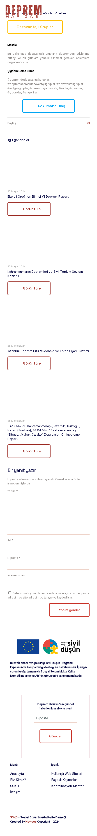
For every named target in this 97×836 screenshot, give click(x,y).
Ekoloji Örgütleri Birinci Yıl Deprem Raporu (38, 196)
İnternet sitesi (16, 575)
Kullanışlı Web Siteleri (66, 774)
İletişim (15, 792)
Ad (10, 540)
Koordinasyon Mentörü (68, 786)
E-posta (13, 557)
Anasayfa (17, 774)
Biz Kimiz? (18, 780)
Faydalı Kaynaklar (64, 780)
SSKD (14, 786)
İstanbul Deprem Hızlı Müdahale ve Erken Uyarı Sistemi (48, 351)
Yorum (12, 491)
